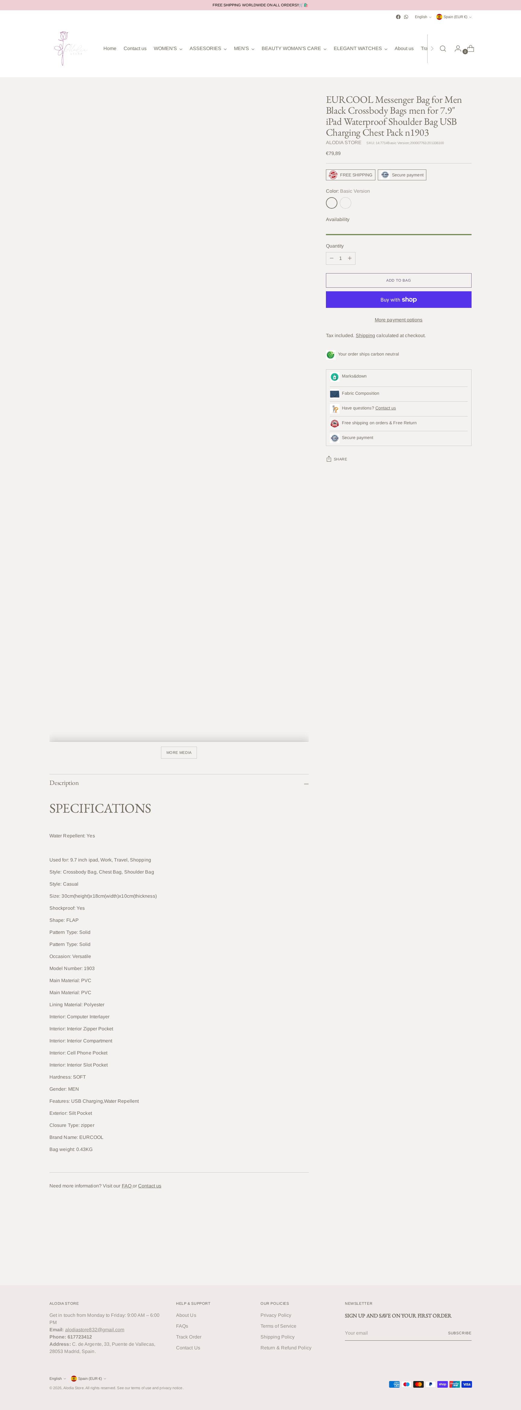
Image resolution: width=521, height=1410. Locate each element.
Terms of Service (278, 1326)
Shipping (365, 335)
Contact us (149, 1185)
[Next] (432, 48)
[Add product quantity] (349, 258)
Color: (348, 191)
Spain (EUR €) (455, 17)
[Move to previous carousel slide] (452, 1265)
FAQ (127, 1185)
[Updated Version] (345, 203)
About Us (186, 1315)
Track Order (188, 1336)
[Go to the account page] (456, 49)
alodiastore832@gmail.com (95, 1329)
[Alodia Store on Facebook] (398, 17)
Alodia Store (73, 1388)
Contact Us (188, 1347)
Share (340, 459)
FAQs (182, 1326)
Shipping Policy (277, 1336)
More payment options (399, 319)
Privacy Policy (275, 1315)
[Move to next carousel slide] (466, 1264)
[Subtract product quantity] (331, 258)
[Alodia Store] (72, 48)
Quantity (335, 245)
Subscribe (460, 1333)
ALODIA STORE (344, 142)
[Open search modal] (443, 49)
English (421, 17)
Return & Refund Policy (285, 1347)
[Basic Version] (331, 203)
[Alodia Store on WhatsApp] (406, 17)
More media (179, 753)
